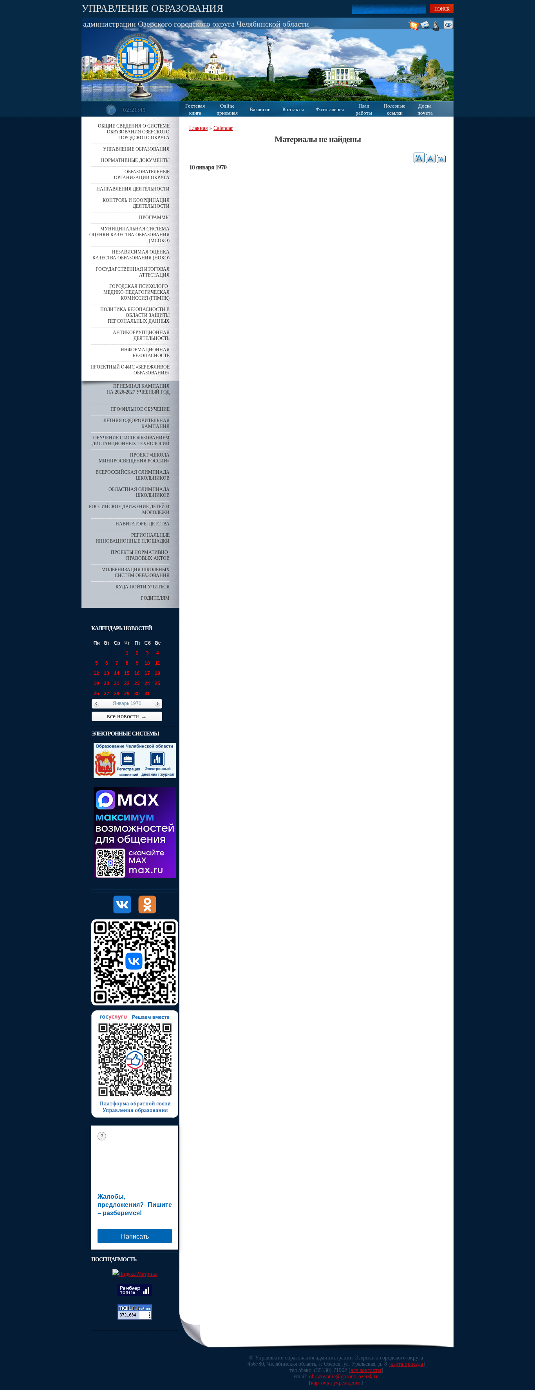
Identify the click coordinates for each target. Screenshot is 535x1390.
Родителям (155, 598)
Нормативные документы (135, 160)
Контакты (293, 109)
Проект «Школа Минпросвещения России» (134, 458)
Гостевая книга (195, 109)
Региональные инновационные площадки (133, 538)
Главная (198, 128)
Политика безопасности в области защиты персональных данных (135, 315)
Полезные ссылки (394, 109)
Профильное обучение (140, 409)
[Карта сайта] (428, 25)
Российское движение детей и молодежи (129, 509)
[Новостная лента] (415, 25)
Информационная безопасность (145, 352)
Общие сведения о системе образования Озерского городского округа (134, 131)
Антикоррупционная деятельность (141, 335)
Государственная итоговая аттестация (133, 272)
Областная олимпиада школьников (139, 492)
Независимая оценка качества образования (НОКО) (131, 255)
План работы (364, 109)
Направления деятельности (133, 189)
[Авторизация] (438, 25)
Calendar (223, 128)
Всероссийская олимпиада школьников (133, 475)
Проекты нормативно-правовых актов (140, 555)
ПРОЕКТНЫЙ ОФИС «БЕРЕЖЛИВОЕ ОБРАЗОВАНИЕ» (130, 370)
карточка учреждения (336, 1383)
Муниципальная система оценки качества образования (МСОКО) (129, 234)
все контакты (366, 1370)
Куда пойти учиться (143, 587)
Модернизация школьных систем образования (135, 572)
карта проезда (406, 1364)
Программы (154, 217)
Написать (135, 1236)
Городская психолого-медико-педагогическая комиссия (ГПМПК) (136, 292)
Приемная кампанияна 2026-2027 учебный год (138, 389)
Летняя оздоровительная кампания (136, 423)
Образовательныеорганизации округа (142, 174)
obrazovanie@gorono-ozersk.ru (344, 1376)
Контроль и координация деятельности (136, 203)
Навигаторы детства (143, 524)
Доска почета (425, 109)
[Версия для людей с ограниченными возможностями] (450, 25)
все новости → (127, 716)
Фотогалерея (330, 109)
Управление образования (152, 7)
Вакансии (260, 109)
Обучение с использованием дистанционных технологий (131, 440)
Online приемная (227, 109)
